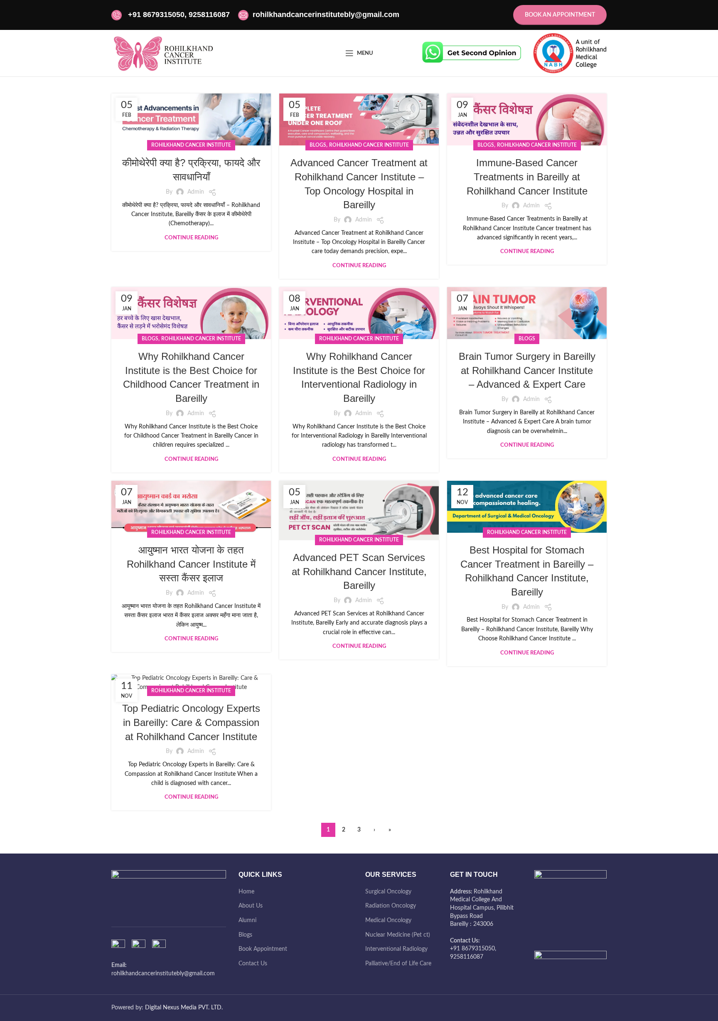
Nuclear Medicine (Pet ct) (397, 935)
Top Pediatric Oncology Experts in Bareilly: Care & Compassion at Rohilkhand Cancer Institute (191, 722)
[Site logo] (163, 53)
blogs (318, 145)
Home (246, 892)
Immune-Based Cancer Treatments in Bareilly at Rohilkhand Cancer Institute (527, 176)
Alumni (247, 920)
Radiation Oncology (390, 906)
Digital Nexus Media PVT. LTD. (184, 1008)
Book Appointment (263, 949)
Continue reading (191, 238)
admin (195, 192)
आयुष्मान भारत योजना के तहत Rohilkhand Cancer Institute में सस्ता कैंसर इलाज (191, 563)
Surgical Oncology (388, 892)
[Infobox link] (472, 53)
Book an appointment (560, 15)
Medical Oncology (388, 920)
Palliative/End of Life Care (398, 964)
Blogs (245, 935)
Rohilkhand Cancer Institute (191, 145)
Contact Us (253, 964)
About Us (251, 906)
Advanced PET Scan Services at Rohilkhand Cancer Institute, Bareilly (359, 571)
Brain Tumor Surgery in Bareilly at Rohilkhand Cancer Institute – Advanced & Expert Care (527, 370)
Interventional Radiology (396, 949)
